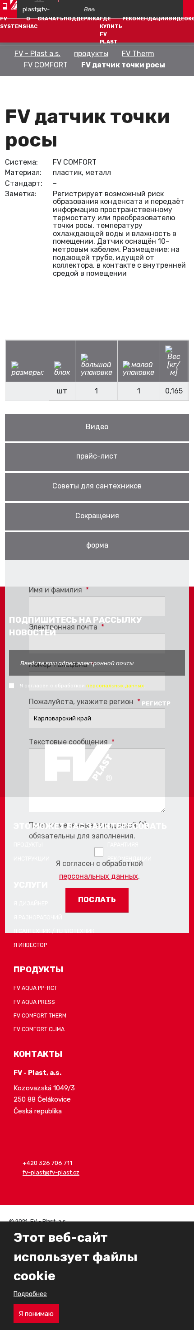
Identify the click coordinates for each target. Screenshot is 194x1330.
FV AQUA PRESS (34, 1002)
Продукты (28, 845)
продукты (91, 53)
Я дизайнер (31, 903)
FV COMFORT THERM (40, 1016)
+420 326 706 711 (47, 1163)
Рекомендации (145, 18)
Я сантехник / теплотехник (54, 931)
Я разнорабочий (38, 917)
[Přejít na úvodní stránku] (8, 4)
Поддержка (82, 18)
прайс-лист (97, 456)
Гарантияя (123, 845)
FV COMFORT (46, 65)
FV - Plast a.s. (37, 53)
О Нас (31, 22)
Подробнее (30, 1294)
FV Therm (138, 53)
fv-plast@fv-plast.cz (51, 1172)
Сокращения (97, 515)
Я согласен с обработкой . (99, 869)
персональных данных (98, 876)
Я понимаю (36, 1314)
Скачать (50, 18)
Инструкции (32, 859)
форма (97, 545)
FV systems (13, 22)
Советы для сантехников (97, 486)
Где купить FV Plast (111, 30)
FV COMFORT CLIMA (39, 1029)
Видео (178, 18)
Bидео (97, 426)
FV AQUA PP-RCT (35, 988)
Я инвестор (30, 945)
